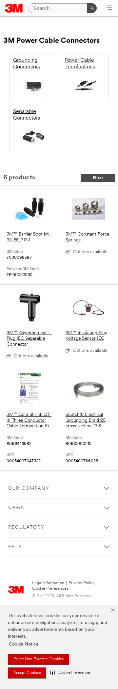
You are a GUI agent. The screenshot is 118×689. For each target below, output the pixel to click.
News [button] (16, 508)
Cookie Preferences (50, 588)
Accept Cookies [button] (27, 673)
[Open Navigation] (109, 8)
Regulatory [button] (26, 527)
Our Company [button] (28, 488)
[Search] (92, 8)
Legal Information (48, 583)
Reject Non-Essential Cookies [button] (38, 659)
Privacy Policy (82, 583)
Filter (98, 178)
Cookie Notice (24, 644)
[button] (70, 672)
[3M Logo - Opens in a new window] (14, 8)
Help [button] (15, 547)
